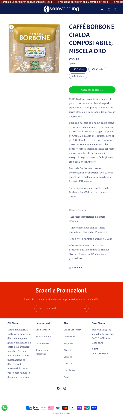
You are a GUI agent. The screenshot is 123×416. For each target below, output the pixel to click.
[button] (6, 9)
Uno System (70, 370)
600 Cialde (78, 76)
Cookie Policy (43, 330)
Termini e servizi (44, 343)
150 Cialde (78, 69)
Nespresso (69, 343)
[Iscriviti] (85, 308)
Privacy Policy (43, 336)
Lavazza (68, 357)
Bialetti (67, 350)
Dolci (66, 377)
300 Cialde (97, 69)
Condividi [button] (77, 267)
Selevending (65, 413)
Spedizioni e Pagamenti (42, 352)
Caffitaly (68, 363)
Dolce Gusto (70, 336)
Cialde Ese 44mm (72, 330)
